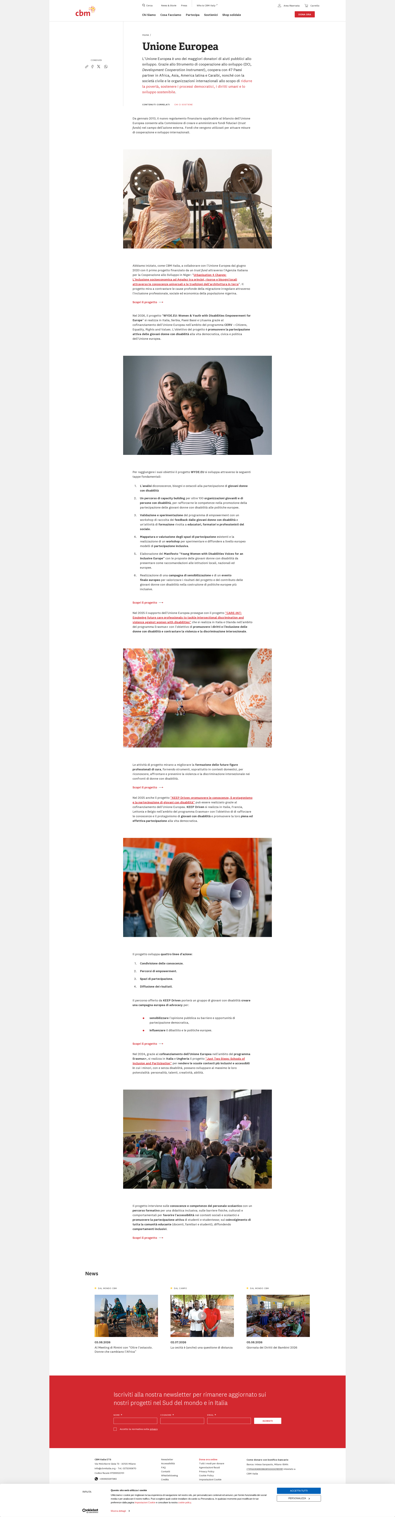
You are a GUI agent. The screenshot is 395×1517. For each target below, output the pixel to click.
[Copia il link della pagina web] (86, 67)
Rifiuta (87, 1491)
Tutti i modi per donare (211, 1463)
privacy (154, 1429)
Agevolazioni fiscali (209, 1467)
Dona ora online (208, 1459)
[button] (265, 1468)
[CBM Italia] (86, 11)
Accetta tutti (299, 1490)
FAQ (163, 1467)
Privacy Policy (206, 1471)
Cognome (167, 1415)
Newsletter (167, 1459)
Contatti (165, 1471)
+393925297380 (108, 1478)
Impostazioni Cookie (145, 1502)
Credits (165, 1479)
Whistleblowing (169, 1475)
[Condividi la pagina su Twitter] (98, 67)
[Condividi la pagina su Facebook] (92, 67)
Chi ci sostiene (183, 104)
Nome (118, 1415)
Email (211, 1415)
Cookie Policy (206, 1475)
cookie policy (184, 1502)
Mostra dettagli (118, 1511)
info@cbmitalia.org (105, 1468)
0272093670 (127, 1468)
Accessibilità (168, 1463)
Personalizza (297, 1498)
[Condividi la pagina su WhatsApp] (106, 67)
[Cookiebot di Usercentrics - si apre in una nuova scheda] (90, 1511)
